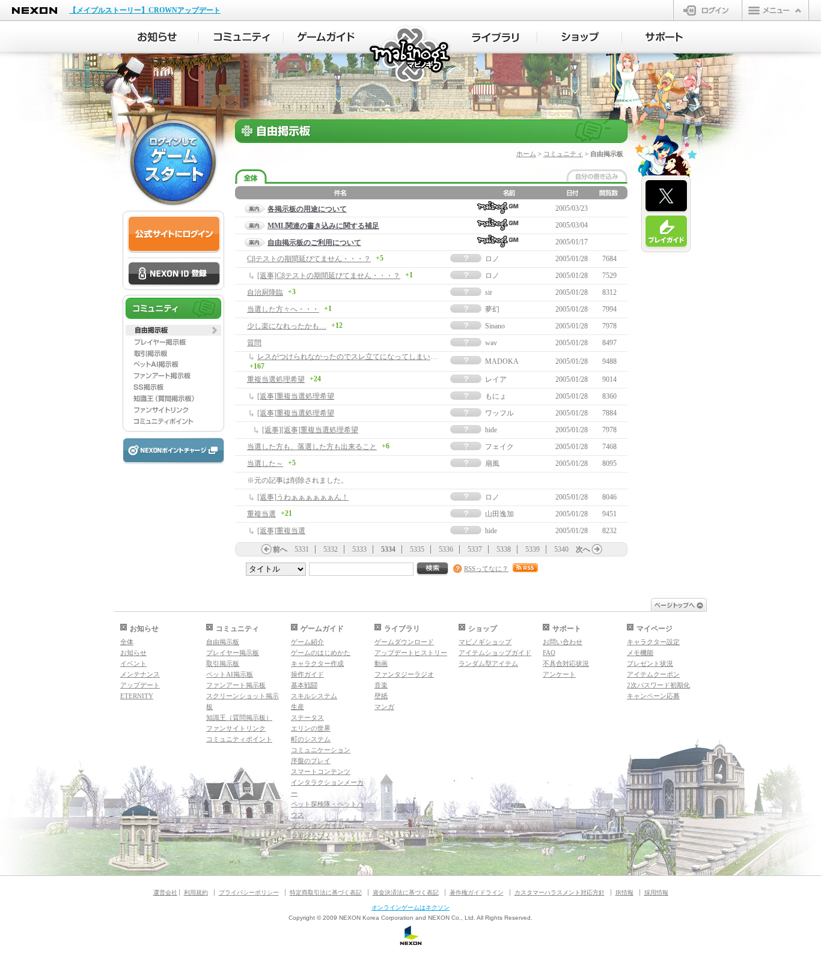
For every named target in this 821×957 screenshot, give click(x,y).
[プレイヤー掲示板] (173, 341)
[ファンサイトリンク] (173, 410)
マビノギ (411, 55)
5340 (561, 549)
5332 (330, 549)
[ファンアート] (173, 375)
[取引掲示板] (173, 353)
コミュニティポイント (239, 739)
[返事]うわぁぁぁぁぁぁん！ (303, 497)
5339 (532, 549)
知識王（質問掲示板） (239, 717)
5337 (475, 549)
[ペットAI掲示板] (173, 364)
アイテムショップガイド (495, 652)
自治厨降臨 (265, 292)
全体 (126, 641)
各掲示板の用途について (307, 209)
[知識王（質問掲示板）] (173, 398)
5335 (417, 549)
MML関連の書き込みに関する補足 (323, 226)
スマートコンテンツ (320, 771)
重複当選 (261, 514)
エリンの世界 (311, 728)
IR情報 (624, 892)
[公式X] (666, 196)
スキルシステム (314, 695)
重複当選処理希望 (276, 379)
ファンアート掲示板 (236, 685)
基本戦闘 (304, 685)
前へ (280, 549)
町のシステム (311, 739)
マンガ (384, 706)
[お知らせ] (156, 37)
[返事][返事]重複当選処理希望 (310, 430)
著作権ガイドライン (477, 892)
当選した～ (265, 463)
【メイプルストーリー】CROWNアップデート (145, 10)
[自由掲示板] (173, 330)
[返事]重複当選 (281, 531)
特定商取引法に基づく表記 (326, 892)
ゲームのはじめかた (320, 652)
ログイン (708, 10)
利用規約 (196, 892)
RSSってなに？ (486, 568)
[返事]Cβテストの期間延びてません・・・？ (328, 275)
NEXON (34, 10)
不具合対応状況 (566, 663)
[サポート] (664, 37)
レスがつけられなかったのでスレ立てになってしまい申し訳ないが (365, 356)
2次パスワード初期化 (658, 685)
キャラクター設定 (653, 641)
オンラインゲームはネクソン (410, 907)
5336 (446, 549)
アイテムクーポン (653, 674)
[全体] (251, 176)
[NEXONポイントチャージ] (173, 451)
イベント (133, 663)
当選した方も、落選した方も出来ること (312, 446)
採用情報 (656, 892)
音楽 (381, 685)
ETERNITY (136, 695)
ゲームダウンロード (404, 641)
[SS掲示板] (173, 387)
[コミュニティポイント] (173, 421)
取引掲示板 (222, 663)
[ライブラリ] (495, 37)
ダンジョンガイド (317, 825)
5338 (503, 549)
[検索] (433, 569)
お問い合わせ (562, 641)
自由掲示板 (222, 641)
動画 (381, 663)
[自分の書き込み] (596, 175)
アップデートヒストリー (410, 652)
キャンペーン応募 (653, 695)
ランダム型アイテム (488, 663)
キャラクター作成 (317, 663)
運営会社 (165, 892)
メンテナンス (140, 674)
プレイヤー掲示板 (232, 652)
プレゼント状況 (650, 663)
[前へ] (266, 549)
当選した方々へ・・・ (283, 309)
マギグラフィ (311, 836)
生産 (297, 706)
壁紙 (381, 695)
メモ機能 (640, 652)
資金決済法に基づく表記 (406, 892)
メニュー (775, 10)
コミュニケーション (320, 749)
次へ (583, 549)
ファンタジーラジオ (404, 674)
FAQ (549, 652)
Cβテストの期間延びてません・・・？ (309, 259)
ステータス (307, 717)
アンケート (559, 674)
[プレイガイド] (666, 232)
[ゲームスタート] (173, 162)
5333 (359, 549)
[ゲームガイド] (326, 37)
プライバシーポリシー (249, 892)
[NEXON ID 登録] (174, 274)
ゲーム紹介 (307, 641)
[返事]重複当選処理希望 (295, 396)
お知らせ (133, 652)
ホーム (526, 153)
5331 (302, 549)
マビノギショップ (485, 641)
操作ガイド (307, 674)
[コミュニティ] (241, 37)
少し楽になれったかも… (286, 326)
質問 (254, 343)
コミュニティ (563, 153)
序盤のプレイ (311, 760)
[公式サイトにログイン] (174, 234)
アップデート (140, 685)
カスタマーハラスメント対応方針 (559, 892)
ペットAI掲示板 (229, 674)
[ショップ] (579, 37)
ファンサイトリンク (236, 728)
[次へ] (596, 549)
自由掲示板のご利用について (314, 242)
